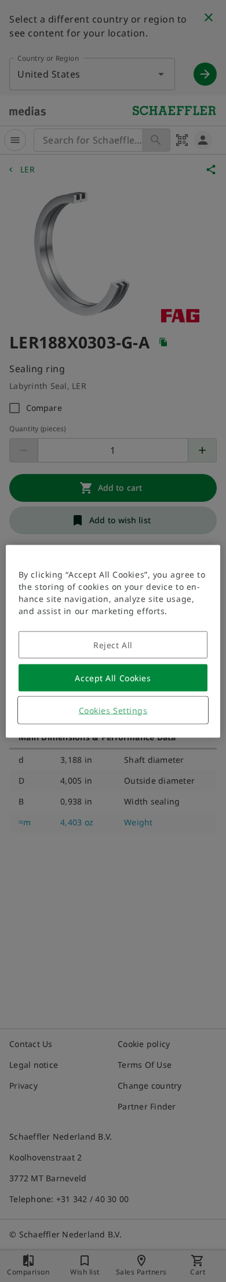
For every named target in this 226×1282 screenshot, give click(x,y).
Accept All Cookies (113, 677)
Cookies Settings (113, 709)
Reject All (113, 644)
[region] (113, 641)
